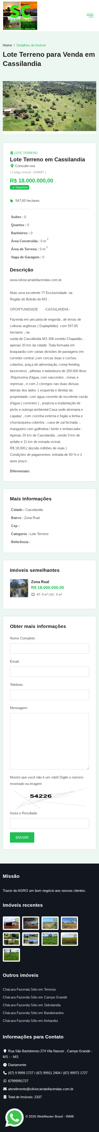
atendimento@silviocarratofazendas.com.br (40, 1089)
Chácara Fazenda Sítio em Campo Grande (35, 997)
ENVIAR (22, 837)
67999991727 (18, 1081)
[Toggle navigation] (90, 15)
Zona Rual (40, 582)
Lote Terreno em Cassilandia (47, 159)
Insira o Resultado (23, 813)
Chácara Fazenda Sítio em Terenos (29, 989)
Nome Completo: (22, 638)
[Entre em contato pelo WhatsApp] (14, 1117)
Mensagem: (19, 708)
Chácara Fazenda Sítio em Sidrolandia (32, 1005)
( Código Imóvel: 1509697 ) (28, 172)
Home (7, 45)
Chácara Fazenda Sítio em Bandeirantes (33, 1013)
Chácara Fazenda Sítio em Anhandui (30, 1021)
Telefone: (16, 685)
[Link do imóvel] (12, 924)
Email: (14, 661)
